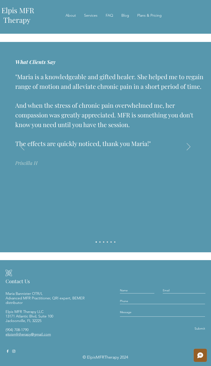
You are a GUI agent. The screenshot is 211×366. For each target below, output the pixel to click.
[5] (111, 242)
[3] (103, 242)
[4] (107, 242)
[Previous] (22, 147)
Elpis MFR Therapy (17, 15)
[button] (70, 15)
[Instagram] (14, 351)
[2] (100, 242)
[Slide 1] (96, 242)
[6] (114, 242)
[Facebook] (8, 351)
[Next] (188, 147)
